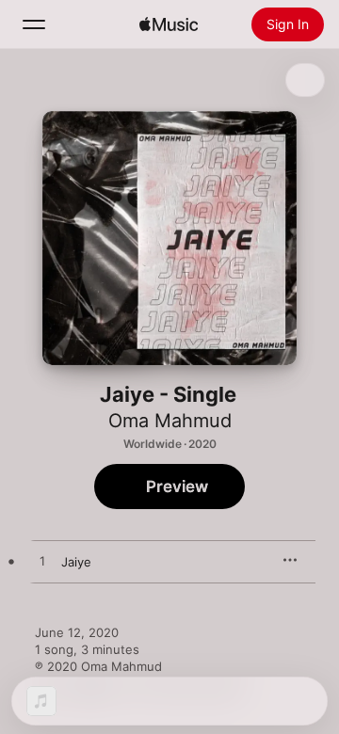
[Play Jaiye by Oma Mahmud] (42, 561)
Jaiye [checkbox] (76, 561)
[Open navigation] (34, 24)
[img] (168, 24)
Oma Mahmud (170, 420)
